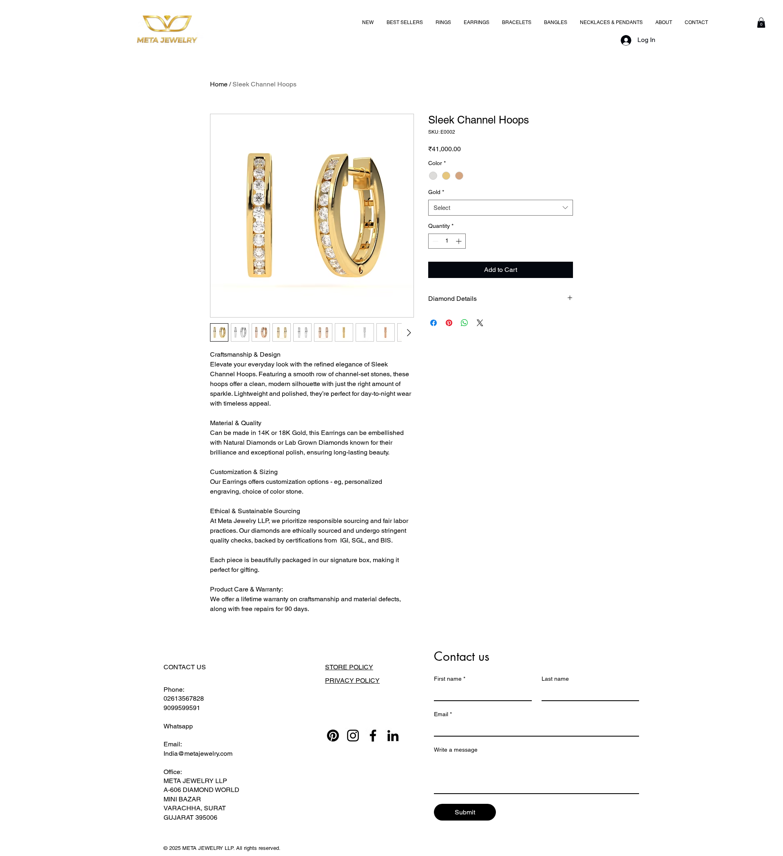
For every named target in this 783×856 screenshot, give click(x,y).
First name (449, 678)
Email (443, 714)
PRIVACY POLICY (352, 680)
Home (219, 84)
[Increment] (459, 241)
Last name (555, 678)
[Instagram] (353, 735)
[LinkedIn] (393, 735)
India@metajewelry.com (198, 753)
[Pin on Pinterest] (449, 323)
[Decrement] (434, 241)
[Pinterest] (333, 735)
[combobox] (500, 208)
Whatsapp (178, 726)
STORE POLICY (349, 667)
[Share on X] (480, 323)
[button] (761, 23)
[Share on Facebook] (433, 323)
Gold (436, 192)
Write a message (456, 749)
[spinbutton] (447, 241)
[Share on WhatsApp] (464, 323)
